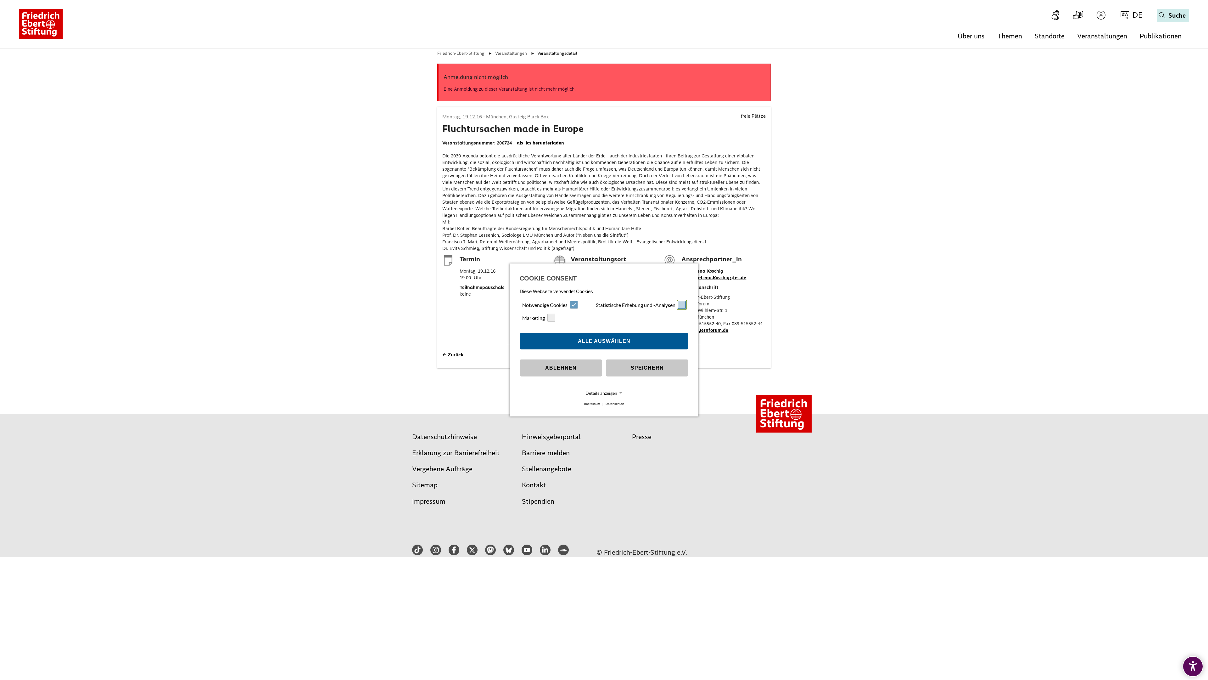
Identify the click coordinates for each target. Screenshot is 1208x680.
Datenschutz (615, 404)
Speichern (647, 368)
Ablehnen (561, 368)
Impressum (592, 404)
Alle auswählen (604, 341)
